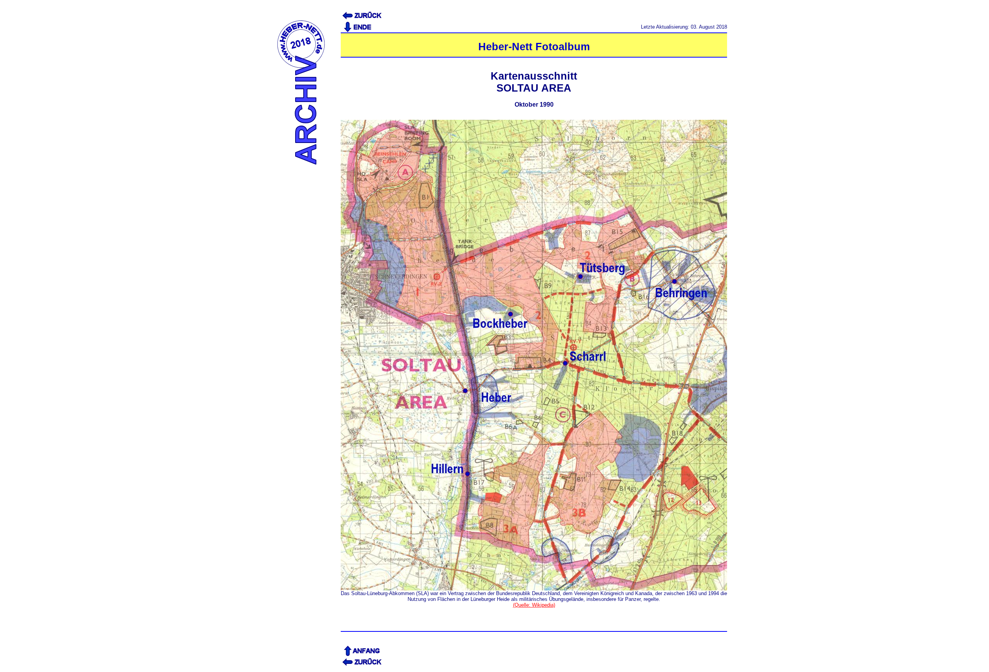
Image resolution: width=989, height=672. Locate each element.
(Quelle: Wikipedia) (534, 605)
